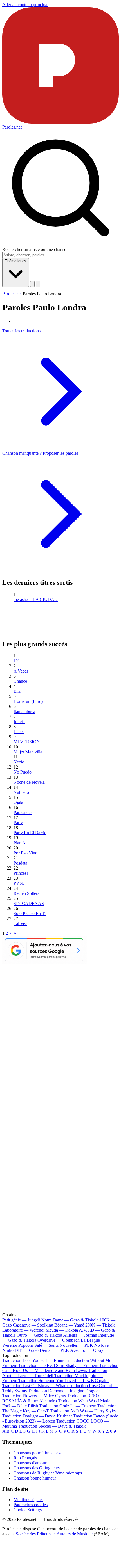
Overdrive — (58, 1340)
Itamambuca (24, 711)
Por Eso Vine (25, 852)
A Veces (21, 671)
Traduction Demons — (64, 1390)
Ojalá (18, 802)
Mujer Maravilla (28, 751)
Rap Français (25, 1457)
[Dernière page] (15, 933)
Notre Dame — (69, 1320)
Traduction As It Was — (83, 1411)
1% (16, 661)
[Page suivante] (10, 933)
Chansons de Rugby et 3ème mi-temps (48, 1473)
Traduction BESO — (53, 1398)
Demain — (54, 1350)
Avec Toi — (86, 1350)
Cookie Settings (28, 1509)
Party (18, 822)
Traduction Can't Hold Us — (60, 1368)
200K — (100, 1325)
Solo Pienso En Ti (30, 913)
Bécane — (69, 1325)
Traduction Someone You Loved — (63, 1380)
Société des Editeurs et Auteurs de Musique (54, 1533)
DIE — (27, 1350)
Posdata (20, 863)
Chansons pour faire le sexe (38, 1452)
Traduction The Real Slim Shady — (58, 1365)
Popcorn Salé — (38, 1345)
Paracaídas (23, 812)
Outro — (39, 1335)
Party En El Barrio (30, 832)
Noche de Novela (29, 782)
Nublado (21, 792)
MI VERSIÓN (27, 741)
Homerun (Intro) (28, 701)
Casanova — (33, 1325)
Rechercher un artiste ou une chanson (35, 249)
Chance (20, 681)
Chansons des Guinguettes (37, 1467)
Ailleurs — (80, 1335)
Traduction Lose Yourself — (35, 1360)
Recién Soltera (26, 893)
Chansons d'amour (30, 1462)
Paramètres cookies (31, 1504)
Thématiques (15, 261)
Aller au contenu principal (25, 4)
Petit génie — (21, 1320)
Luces (19, 731)
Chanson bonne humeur (35, 1478)
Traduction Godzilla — (67, 1405)
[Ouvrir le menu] (38, 284)
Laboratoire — (23, 1330)
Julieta (19, 721)
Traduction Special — (52, 1426)
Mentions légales (28, 1499)
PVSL (19, 883)
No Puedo (23, 772)
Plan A (20, 842)
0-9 (113, 1431)
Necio (19, 762)
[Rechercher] (32, 284)
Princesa (21, 873)
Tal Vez (20, 923)
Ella (17, 691)
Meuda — (62, 1330)
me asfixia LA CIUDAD (36, 599)
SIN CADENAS (29, 903)
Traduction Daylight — (37, 1416)
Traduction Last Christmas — (35, 1385)
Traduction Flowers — (34, 1395)
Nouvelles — (76, 1345)
